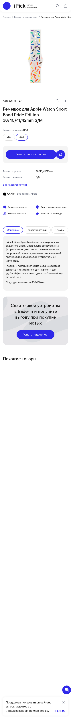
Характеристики (37, 230)
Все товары (27, 193)
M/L (9, 137)
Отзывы (60, 230)
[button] (31, 92)
